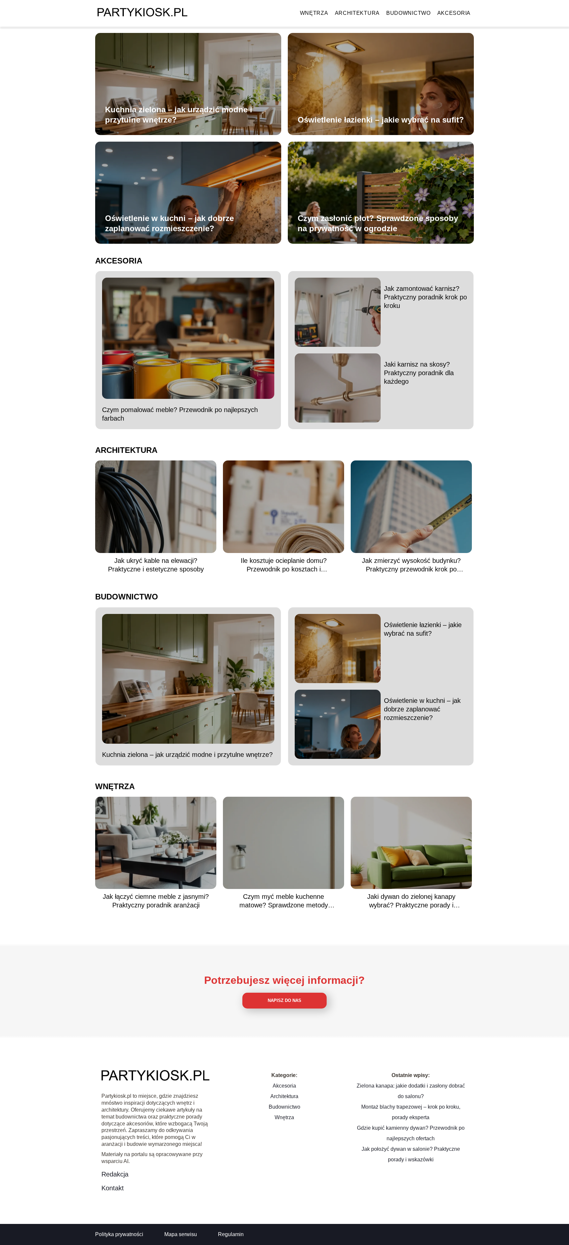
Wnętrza (314, 13)
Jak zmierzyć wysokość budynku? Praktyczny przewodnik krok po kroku (411, 565)
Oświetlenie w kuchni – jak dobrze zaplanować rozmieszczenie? (169, 223)
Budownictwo (408, 13)
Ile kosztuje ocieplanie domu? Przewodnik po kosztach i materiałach (284, 565)
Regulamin (231, 1234)
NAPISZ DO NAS (284, 1000)
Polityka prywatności (119, 1234)
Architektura (357, 13)
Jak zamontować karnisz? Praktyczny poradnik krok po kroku (425, 297)
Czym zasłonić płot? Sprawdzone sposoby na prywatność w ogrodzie (378, 223)
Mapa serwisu (180, 1234)
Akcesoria (454, 13)
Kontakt (112, 1188)
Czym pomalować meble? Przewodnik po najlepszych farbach (180, 414)
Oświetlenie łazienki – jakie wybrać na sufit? (381, 119)
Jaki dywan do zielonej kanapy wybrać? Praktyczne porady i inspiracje (411, 901)
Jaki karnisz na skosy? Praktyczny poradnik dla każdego (419, 373)
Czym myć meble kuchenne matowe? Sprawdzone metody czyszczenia (283, 901)
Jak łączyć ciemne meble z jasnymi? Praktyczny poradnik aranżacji (156, 901)
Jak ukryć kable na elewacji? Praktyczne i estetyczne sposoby (156, 565)
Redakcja (114, 1174)
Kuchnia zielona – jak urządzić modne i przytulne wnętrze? (178, 114)
